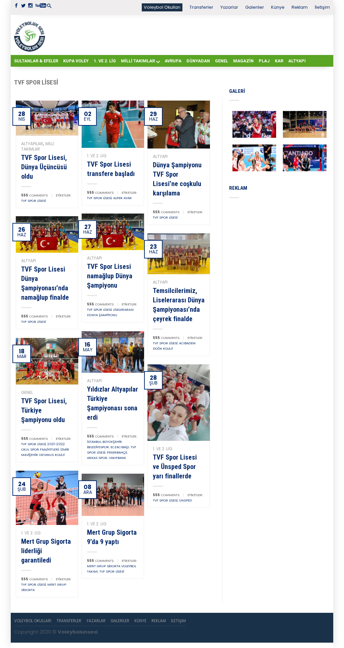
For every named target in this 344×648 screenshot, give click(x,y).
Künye (278, 7)
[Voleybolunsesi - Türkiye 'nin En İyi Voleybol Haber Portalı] (31, 35)
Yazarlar (229, 7)
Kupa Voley (76, 60)
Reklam (300, 7)
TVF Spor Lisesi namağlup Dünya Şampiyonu (109, 275)
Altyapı (297, 60)
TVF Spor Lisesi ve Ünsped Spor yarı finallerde (175, 466)
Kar (279, 60)
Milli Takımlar (138, 60)
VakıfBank (117, 458)
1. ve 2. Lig (105, 60)
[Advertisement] (189, 34)
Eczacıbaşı (120, 447)
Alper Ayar (122, 198)
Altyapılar (32, 143)
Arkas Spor (97, 458)
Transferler (201, 7)
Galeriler (254, 7)
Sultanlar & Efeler (36, 60)
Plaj (264, 60)
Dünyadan (198, 60)
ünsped (185, 500)
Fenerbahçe (117, 452)
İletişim (322, 7)
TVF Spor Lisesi (33, 200)
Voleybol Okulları (162, 7)
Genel (221, 60)
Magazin (243, 60)
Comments (34, 195)
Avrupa (173, 60)
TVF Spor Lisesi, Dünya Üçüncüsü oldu (44, 167)
